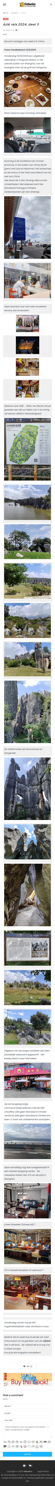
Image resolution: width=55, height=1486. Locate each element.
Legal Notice (43, 1471)
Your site (8, 1420)
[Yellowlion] (27, 4)
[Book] (27, 1379)
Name (7, 1406)
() (28, 1366)
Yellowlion (27, 1471)
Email (7, 1413)
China (6, 19)
